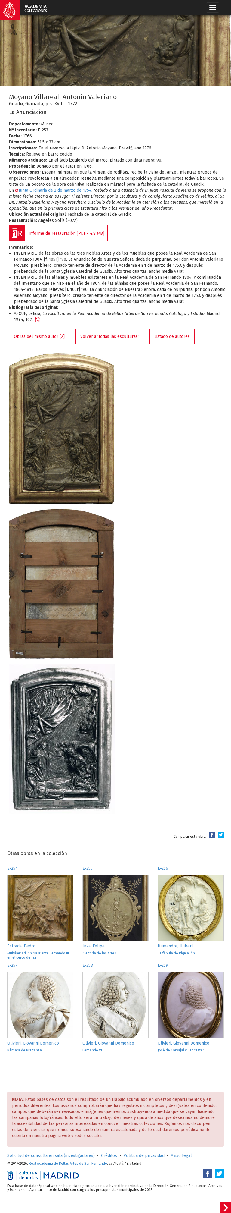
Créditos (109, 1155)
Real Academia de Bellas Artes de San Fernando (68, 1163)
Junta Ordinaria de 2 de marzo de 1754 (55, 190)
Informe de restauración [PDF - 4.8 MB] (66, 233)
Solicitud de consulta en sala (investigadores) (51, 1155)
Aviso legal (181, 1155)
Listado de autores (172, 336)
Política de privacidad (144, 1155)
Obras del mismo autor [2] (39, 336)
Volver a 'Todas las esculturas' (109, 336)
